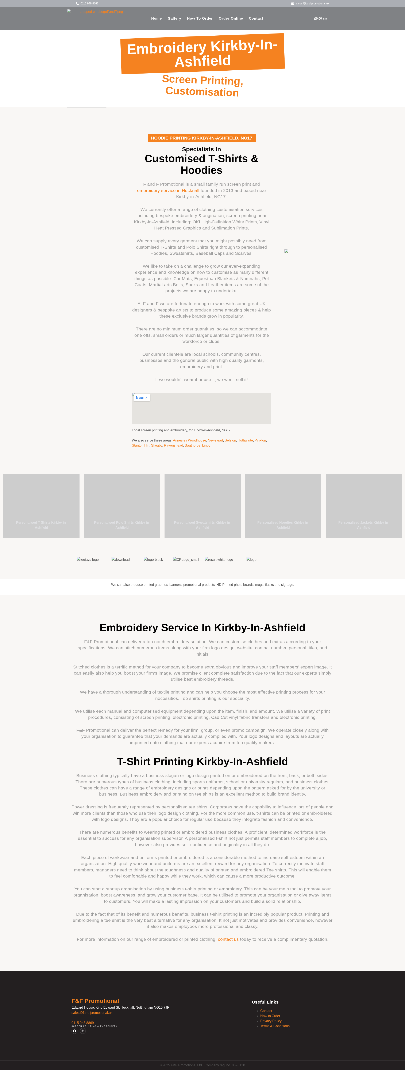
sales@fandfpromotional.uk (92, 1013)
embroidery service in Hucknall (168, 190)
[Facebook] (74, 1031)
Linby (206, 445)
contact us (228, 939)
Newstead (215, 440)
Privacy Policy (271, 1021)
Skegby (156, 445)
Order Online (231, 18)
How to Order (200, 18)
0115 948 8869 (83, 1023)
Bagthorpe (192, 445)
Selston (230, 440)
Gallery (174, 18)
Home (156, 18)
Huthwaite (245, 440)
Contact (256, 18)
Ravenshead (173, 445)
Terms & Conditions (275, 1026)
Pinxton (260, 440)
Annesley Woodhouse (189, 440)
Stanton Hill (140, 445)
